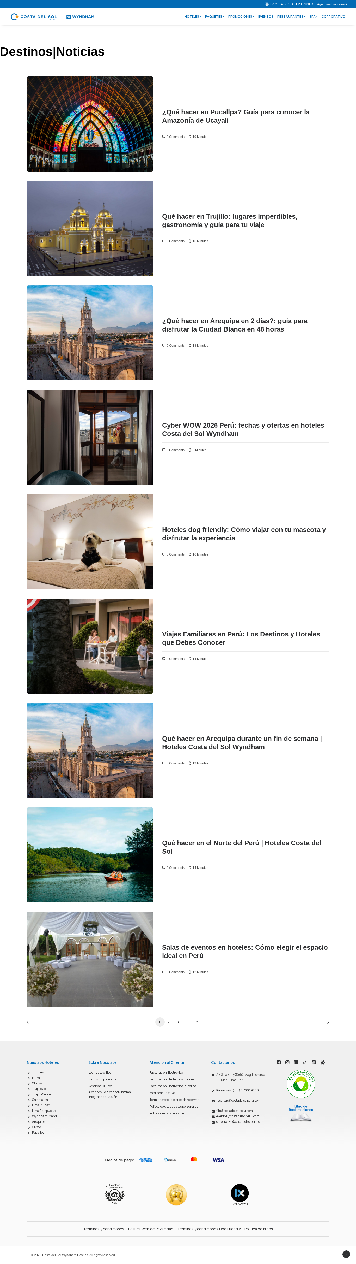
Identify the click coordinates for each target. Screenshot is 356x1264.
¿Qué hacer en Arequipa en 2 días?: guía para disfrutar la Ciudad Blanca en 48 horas (235, 325)
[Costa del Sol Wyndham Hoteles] (52, 17)
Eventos (265, 16)
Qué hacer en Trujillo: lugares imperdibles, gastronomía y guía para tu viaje (229, 220)
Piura (36, 1078)
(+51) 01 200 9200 (298, 4)
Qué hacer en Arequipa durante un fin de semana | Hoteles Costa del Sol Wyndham (242, 743)
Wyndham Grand (44, 1116)
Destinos (89, 88)
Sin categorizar (48, 401)
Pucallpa (38, 1132)
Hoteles (192, 16)
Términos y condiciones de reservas (174, 1099)
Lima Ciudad (41, 1105)
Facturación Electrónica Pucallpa (173, 1086)
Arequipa (38, 1121)
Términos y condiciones (103, 1228)
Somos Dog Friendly (102, 1079)
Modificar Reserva (162, 1093)
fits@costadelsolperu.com (234, 1110)
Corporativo (333, 16)
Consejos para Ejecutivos (103, 923)
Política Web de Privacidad (150, 1228)
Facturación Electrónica (166, 1072)
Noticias (73, 88)
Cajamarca (40, 1099)
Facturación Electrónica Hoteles (172, 1079)
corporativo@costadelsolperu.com (240, 1121)
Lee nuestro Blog (99, 1072)
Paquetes (213, 16)
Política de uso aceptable (167, 1113)
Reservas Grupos (100, 1086)
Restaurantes (290, 16)
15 (196, 1022)
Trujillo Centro (42, 1094)
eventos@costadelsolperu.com (237, 1116)
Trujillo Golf (40, 1088)
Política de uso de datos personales (174, 1106)
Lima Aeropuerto (44, 1110)
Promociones (240, 16)
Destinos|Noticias (50, 88)
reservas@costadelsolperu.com (238, 1100)
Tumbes (38, 1072)
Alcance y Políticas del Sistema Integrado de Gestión (109, 1094)
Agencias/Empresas (331, 4)
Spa (312, 16)
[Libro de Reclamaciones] (301, 1113)
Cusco (36, 1127)
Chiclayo (38, 1083)
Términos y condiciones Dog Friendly (209, 1228)
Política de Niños (258, 1228)
